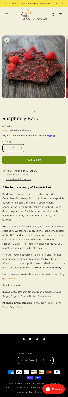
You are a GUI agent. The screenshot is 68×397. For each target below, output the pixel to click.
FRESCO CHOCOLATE (27, 383)
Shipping (6, 130)
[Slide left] (27, 111)
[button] (6, 14)
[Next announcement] (62, 3)
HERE (11, 278)
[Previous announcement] (5, 3)
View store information (18, 179)
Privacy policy (37, 387)
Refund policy (21, 387)
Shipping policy (24, 392)
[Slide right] (40, 111)
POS (39, 383)
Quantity (6, 141)
